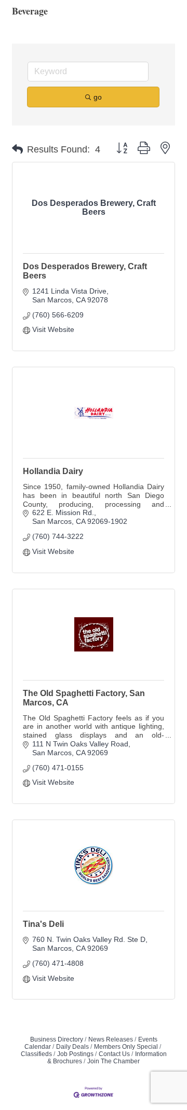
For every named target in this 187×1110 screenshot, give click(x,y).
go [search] (98, 97)
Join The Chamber (113, 1061)
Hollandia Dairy (53, 471)
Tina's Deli (43, 924)
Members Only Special (126, 1046)
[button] (17, 149)
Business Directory (56, 1039)
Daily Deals (72, 1046)
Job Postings (75, 1054)
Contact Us (114, 1054)
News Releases (110, 1039)
